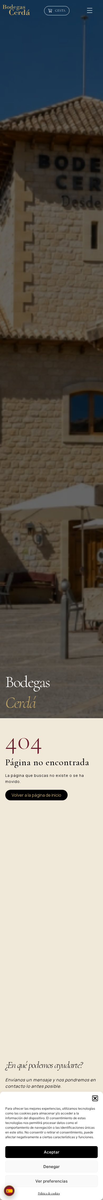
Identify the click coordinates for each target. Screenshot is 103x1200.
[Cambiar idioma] (9, 1190)
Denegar (51, 1166)
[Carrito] (56, 10)
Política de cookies (49, 1193)
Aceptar (51, 1152)
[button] (95, 1098)
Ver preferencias (51, 1181)
